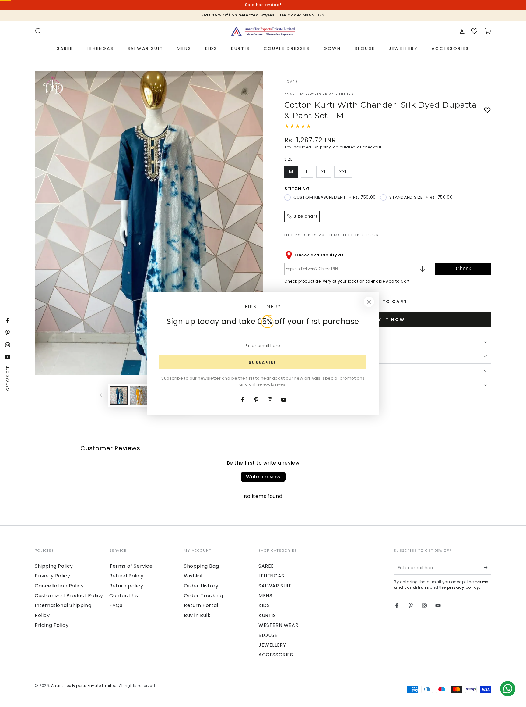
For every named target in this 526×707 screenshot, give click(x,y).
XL (326, 173)
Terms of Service (131, 566)
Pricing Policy (51, 625)
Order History (201, 585)
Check (463, 269)
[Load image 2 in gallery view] (139, 395)
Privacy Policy (52, 575)
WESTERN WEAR (278, 625)
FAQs (115, 605)
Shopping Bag (201, 566)
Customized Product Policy (69, 595)
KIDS (264, 605)
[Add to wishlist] (487, 110)
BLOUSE (268, 635)
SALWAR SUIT (275, 585)
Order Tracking (203, 595)
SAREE (266, 566)
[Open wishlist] (474, 31)
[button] (38, 31)
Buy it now (388, 319)
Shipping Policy (54, 566)
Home (289, 82)
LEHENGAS (271, 575)
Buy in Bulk (197, 615)
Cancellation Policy (59, 585)
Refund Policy (126, 575)
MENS (265, 595)
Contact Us (123, 595)
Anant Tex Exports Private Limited (318, 94)
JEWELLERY (272, 644)
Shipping (323, 147)
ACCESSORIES (275, 654)
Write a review (263, 476)
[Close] (369, 302)
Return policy (126, 585)
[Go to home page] (263, 31)
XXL (345, 173)
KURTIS (267, 615)
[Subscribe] (487, 567)
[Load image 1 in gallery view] (119, 395)
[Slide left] (101, 395)
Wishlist (193, 575)
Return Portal (201, 605)
